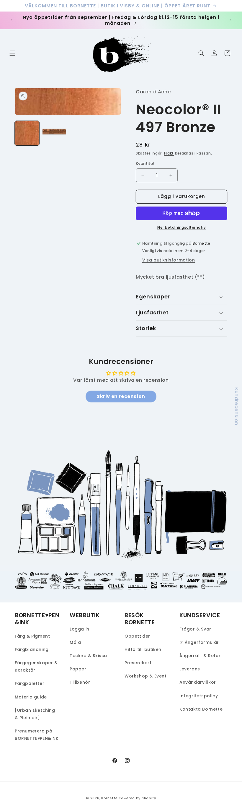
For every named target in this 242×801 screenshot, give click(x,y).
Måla (75, 642)
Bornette (109, 798)
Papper (78, 669)
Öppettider (137, 636)
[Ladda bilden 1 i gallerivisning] (27, 133)
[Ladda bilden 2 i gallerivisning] (54, 133)
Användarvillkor (197, 682)
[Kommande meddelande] (230, 20)
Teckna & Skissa (88, 656)
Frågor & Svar (195, 629)
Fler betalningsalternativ (181, 227)
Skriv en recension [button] (121, 396)
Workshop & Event (146, 676)
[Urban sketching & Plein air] (35, 714)
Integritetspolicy (198, 696)
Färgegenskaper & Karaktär (36, 666)
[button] (12, 53)
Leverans (189, 669)
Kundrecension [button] (236, 406)
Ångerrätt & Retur (199, 656)
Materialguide (31, 697)
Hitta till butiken (143, 649)
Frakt (169, 153)
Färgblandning (32, 649)
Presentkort (138, 663)
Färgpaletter (29, 683)
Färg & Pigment (32, 636)
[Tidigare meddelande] (11, 20)
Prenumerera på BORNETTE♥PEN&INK (37, 734)
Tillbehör (80, 682)
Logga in (79, 629)
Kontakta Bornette (201, 709)
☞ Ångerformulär (199, 642)
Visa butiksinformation (168, 260)
